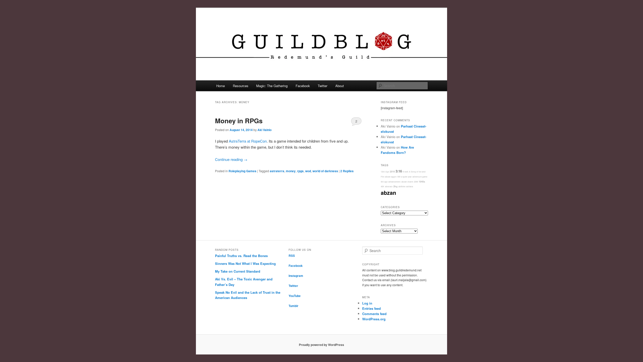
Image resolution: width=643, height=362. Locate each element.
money (291, 171)
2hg (395, 186)
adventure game (419, 176)
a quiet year (406, 176)
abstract (389, 186)
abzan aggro (391, 176)
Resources (240, 85)
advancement (394, 181)
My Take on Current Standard (237, 271)
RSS (292, 255)
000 (398, 176)
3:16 (399, 171)
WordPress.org (374, 319)
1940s (422, 181)
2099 (416, 181)
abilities (401, 186)
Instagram (296, 275)
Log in (367, 303)
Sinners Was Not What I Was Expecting (245, 263)
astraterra (277, 171)
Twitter (322, 85)
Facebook (303, 85)
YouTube (295, 295)
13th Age (385, 171)
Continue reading (231, 159)
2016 (392, 171)
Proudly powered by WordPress (321, 344)
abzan (388, 193)
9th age (384, 181)
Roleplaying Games (242, 171)
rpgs (300, 171)
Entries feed (371, 308)
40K (382, 186)
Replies (347, 171)
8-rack (405, 171)
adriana (409, 186)
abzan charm (407, 181)
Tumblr (293, 306)
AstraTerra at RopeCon (248, 141)
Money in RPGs (238, 120)
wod (308, 171)
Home (220, 85)
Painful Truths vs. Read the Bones (241, 255)
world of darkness (325, 171)
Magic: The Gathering (272, 85)
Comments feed (374, 313)
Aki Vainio (264, 130)
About (339, 85)
